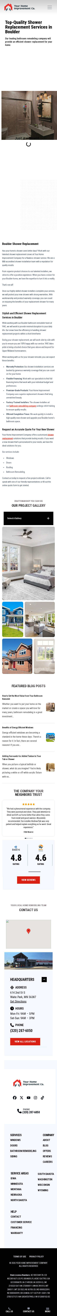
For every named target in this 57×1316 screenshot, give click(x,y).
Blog (45, 1145)
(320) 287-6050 (21, 1031)
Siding (13, 1156)
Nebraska (16, 1194)
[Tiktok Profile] (42, 1098)
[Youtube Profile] (28, 1098)
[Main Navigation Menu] (50, 7)
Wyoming (43, 1190)
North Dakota (19, 1200)
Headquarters (22, 979)
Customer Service (21, 1222)
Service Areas (20, 1173)
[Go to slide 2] (27, 838)
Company (48, 1135)
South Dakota (46, 1173)
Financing (16, 1227)
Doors (14, 1145)
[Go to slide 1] (26, 838)
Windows (15, 1140)
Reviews (47, 1156)
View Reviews (28, 880)
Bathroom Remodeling (23, 1150)
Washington (45, 1179)
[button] (28, 931)
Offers (47, 1150)
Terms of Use (19, 1256)
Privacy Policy (36, 1256)
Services (15, 1135)
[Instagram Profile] (35, 1098)
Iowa (13, 1178)
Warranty (17, 1233)
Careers (48, 1161)
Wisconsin (44, 1184)
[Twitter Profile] (21, 1098)
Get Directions (18, 1001)
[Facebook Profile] (14, 1098)
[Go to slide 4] (30, 838)
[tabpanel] (28, 600)
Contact (16, 1216)
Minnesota (17, 1183)
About (46, 1140)
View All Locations (25, 1041)
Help (14, 1211)
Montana (16, 1189)
